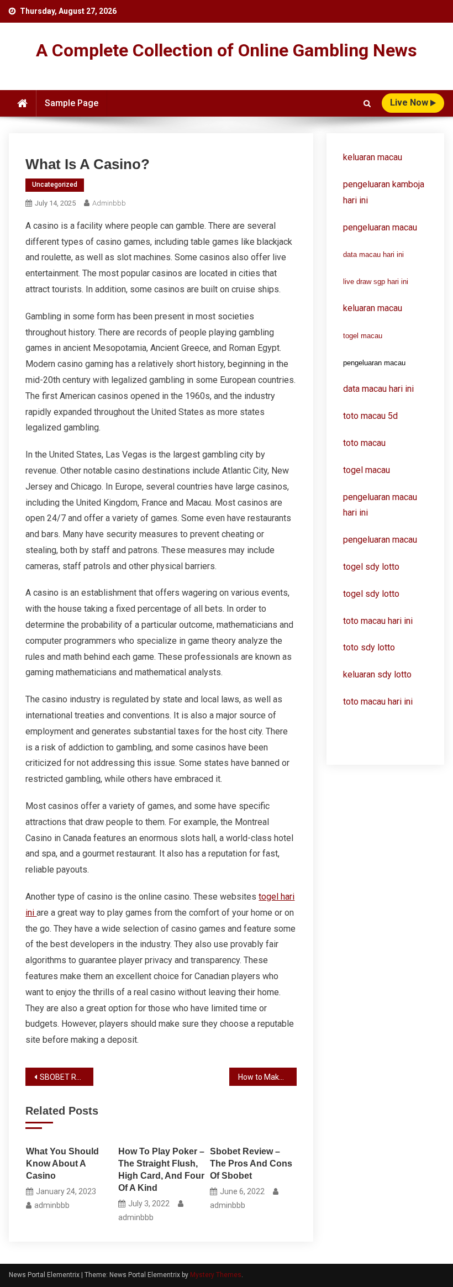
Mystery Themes (215, 1275)
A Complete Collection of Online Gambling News (226, 50)
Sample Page (71, 103)
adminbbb (109, 203)
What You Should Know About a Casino (62, 1163)
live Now (410, 102)
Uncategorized (54, 184)
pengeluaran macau (380, 539)
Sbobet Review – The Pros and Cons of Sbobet (251, 1163)
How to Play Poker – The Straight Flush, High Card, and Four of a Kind (161, 1170)
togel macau (362, 336)
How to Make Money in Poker (267, 1077)
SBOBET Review (66, 1077)
